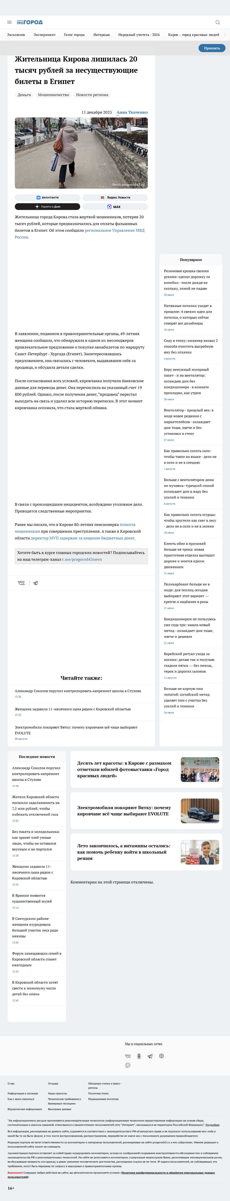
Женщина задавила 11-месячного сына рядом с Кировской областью (73, 711)
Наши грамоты (57, 1093)
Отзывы (53, 1083)
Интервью (101, 35)
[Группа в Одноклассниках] (139, 1056)
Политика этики (98, 1093)
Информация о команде (23, 1093)
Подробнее (212, 1124)
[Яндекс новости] (115, 197)
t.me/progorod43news (82, 559)
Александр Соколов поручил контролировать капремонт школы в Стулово (78, 693)
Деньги (24, 94)
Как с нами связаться (21, 1099)
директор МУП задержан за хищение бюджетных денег (82, 538)
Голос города (74, 35)
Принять (212, 48)
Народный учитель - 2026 (139, 35)
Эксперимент (44, 35)
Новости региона (92, 94)
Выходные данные (59, 1109)
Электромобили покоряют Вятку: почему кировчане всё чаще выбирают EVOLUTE (76, 732)
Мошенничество (53, 94)
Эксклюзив (16, 35)
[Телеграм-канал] (150, 1056)
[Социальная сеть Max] (115, 206)
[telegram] (37, 583)
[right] (225, 35)
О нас (11, 1083)
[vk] (22, 583)
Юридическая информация (25, 1109)
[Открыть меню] (9, 22)
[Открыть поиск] (217, 22)
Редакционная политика (103, 1099)
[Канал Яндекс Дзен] (47, 206)
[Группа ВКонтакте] (47, 197)
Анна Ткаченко (132, 112)
